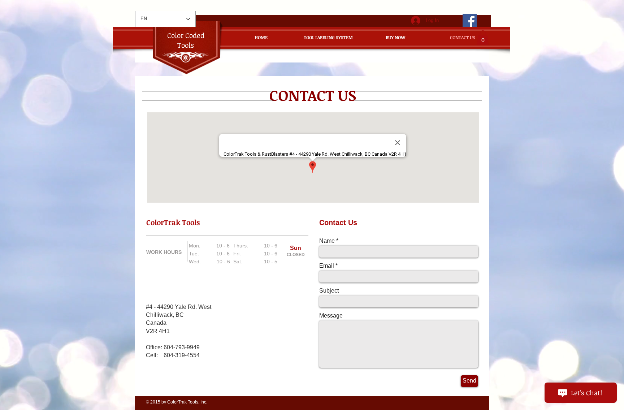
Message (331, 316)
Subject (329, 291)
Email (326, 266)
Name (327, 241)
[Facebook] (470, 21)
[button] (483, 37)
